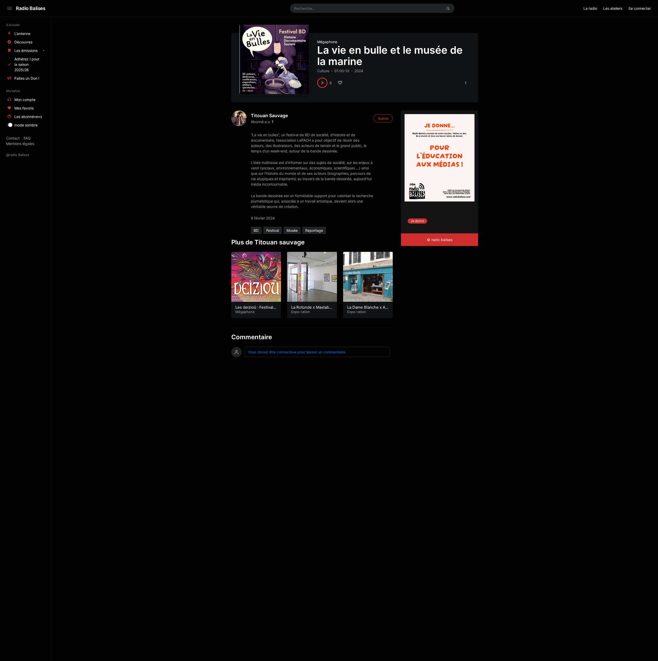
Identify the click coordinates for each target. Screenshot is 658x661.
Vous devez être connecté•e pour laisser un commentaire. (297, 352)
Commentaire (251, 337)
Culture (323, 71)
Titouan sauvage (269, 115)
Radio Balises (30, 8)
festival (272, 230)
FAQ (27, 138)
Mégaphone (327, 42)
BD (256, 230)
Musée (292, 230)
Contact (13, 138)
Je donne (417, 221)
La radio (590, 8)
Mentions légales (20, 143)
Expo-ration (300, 312)
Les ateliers (612, 8)
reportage (314, 230)
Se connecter (639, 8)
